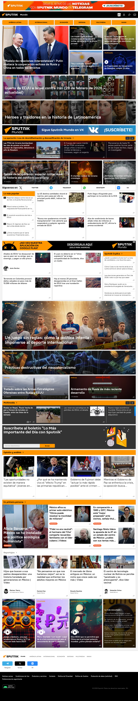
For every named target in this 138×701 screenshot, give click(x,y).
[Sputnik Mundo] (10, 16)
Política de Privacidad (65, 676)
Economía (61, 656)
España (107, 28)
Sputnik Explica (112, 253)
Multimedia (108, 53)
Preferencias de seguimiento (12, 679)
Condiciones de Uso (22, 676)
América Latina (76, 53)
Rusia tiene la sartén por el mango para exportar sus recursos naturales (117, 641)
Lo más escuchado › (113, 610)
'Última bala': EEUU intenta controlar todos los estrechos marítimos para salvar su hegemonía (119, 627)
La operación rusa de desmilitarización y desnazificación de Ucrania (37, 138)
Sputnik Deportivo (10, 601)
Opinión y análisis (12, 452)
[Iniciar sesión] (124, 15)
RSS (116, 676)
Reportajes (9, 552)
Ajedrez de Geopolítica (79, 601)
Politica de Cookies (81, 676)
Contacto (52, 676)
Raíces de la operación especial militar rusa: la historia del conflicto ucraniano (32, 163)
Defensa (74, 28)
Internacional (8, 28)
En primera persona (13, 502)
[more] (66, 72)
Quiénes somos (7, 676)
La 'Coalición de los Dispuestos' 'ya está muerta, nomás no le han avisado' (118, 620)
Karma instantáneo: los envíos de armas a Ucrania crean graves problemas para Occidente (118, 635)
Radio (89, 656)
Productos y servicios (39, 676)
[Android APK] (9, 686)
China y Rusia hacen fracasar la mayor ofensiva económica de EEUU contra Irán (118, 614)
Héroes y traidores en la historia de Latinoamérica (69, 112)
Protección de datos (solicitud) (101, 676)
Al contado (41, 601)
